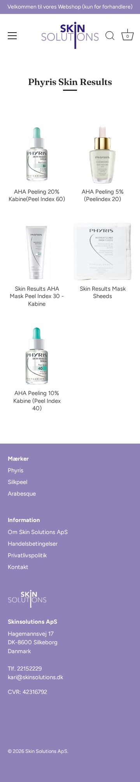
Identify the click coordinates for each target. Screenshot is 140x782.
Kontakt (18, 567)
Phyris (15, 470)
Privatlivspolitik (27, 555)
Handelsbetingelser (33, 543)
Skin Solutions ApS (46, 751)
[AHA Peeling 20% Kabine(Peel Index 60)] (37, 155)
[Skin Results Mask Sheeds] (102, 252)
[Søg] (110, 36)
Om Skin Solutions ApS (38, 532)
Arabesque (22, 493)
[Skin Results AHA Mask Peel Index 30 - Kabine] (37, 252)
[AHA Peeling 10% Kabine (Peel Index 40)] (37, 356)
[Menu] (12, 35)
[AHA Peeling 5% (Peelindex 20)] (102, 155)
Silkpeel (17, 482)
